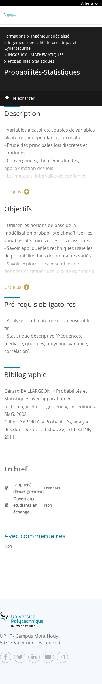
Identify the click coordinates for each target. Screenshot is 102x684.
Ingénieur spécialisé (50, 36)
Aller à (87, 3)
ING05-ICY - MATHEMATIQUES (36, 54)
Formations (15, 36)
